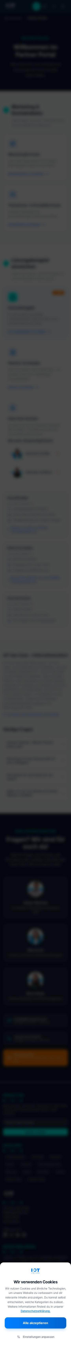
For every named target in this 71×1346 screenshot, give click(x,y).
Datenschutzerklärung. (35, 1311)
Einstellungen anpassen (38, 1336)
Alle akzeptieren (35, 1323)
